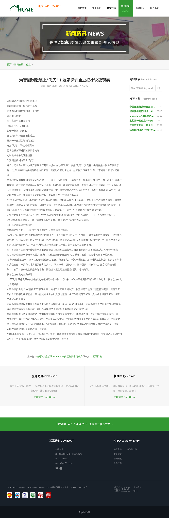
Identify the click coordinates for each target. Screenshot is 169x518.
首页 (9, 64)
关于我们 (96, 8)
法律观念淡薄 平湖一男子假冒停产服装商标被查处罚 (143, 129)
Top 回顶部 (84, 512)
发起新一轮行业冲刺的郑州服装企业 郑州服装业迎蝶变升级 (143, 120)
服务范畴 (111, 8)
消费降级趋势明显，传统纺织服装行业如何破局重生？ (143, 111)
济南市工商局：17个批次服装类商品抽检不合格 (143, 125)
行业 (28, 64)
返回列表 (97, 356)
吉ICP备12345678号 (78, 487)
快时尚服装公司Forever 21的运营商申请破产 (59, 356)
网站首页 (82, 8)
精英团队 (140, 8)
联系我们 (154, 8)
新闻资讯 (125, 8)
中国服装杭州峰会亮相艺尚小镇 (143, 106)
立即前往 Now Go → (44, 397)
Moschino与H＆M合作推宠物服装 (143, 116)
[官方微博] (56, 468)
